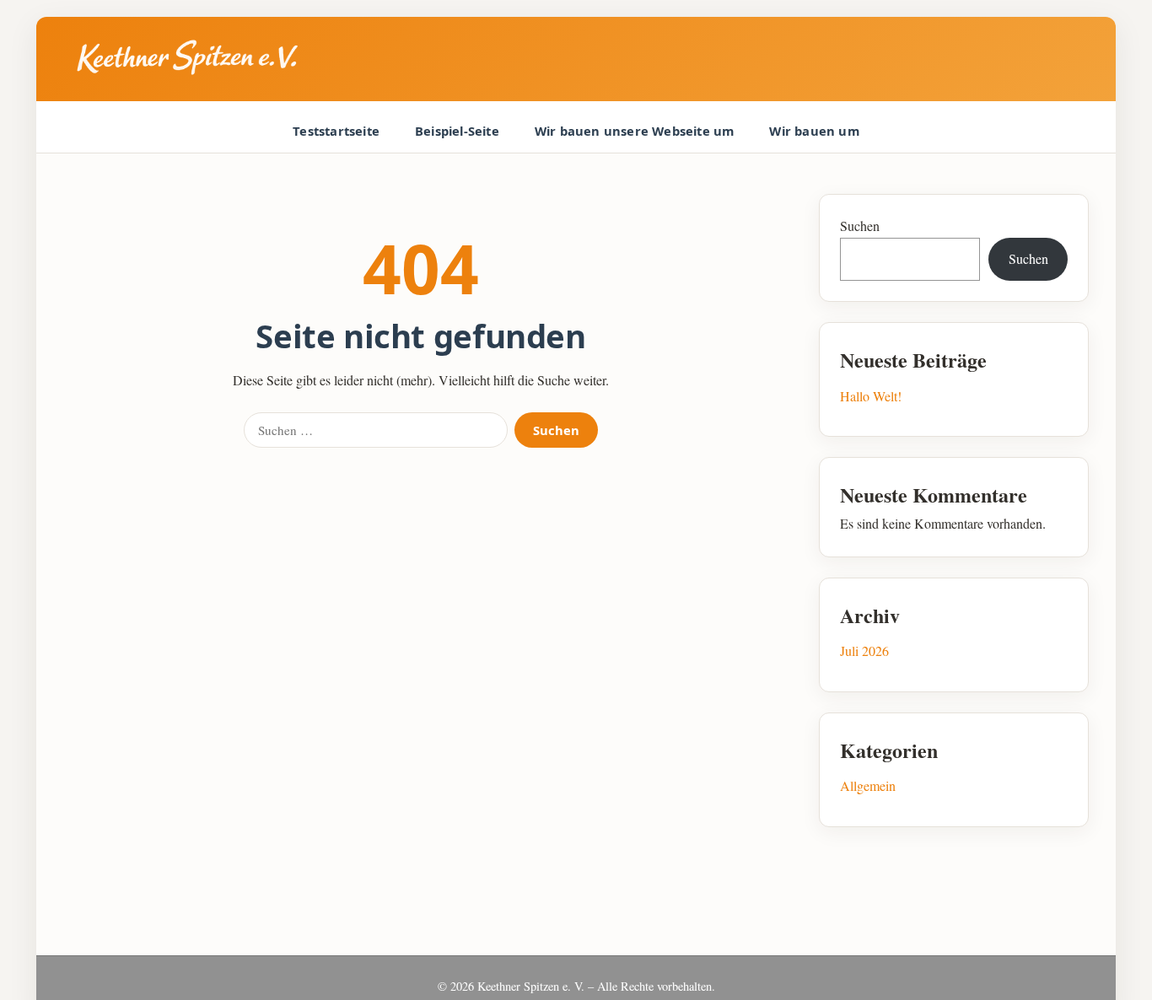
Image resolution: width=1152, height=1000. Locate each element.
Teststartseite (336, 130)
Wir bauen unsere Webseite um (635, 130)
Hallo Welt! (871, 396)
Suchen (556, 430)
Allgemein (868, 785)
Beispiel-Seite (457, 130)
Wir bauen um (814, 130)
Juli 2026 (864, 650)
